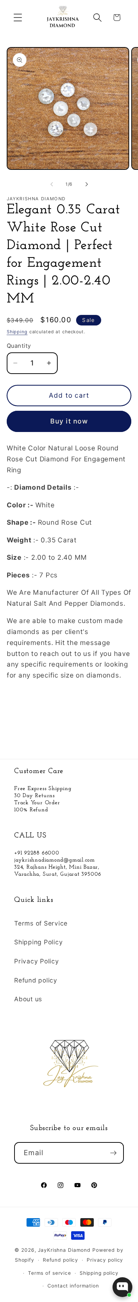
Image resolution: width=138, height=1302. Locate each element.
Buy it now (69, 421)
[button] (18, 17)
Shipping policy (99, 1273)
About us (28, 999)
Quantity (19, 345)
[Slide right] (86, 184)
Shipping (17, 331)
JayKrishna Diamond (64, 1250)
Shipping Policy (38, 942)
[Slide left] (51, 184)
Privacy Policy (36, 961)
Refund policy (35, 980)
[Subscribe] (113, 1152)
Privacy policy (105, 1260)
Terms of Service (41, 923)
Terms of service (49, 1273)
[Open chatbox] (122, 1287)
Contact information (73, 1286)
